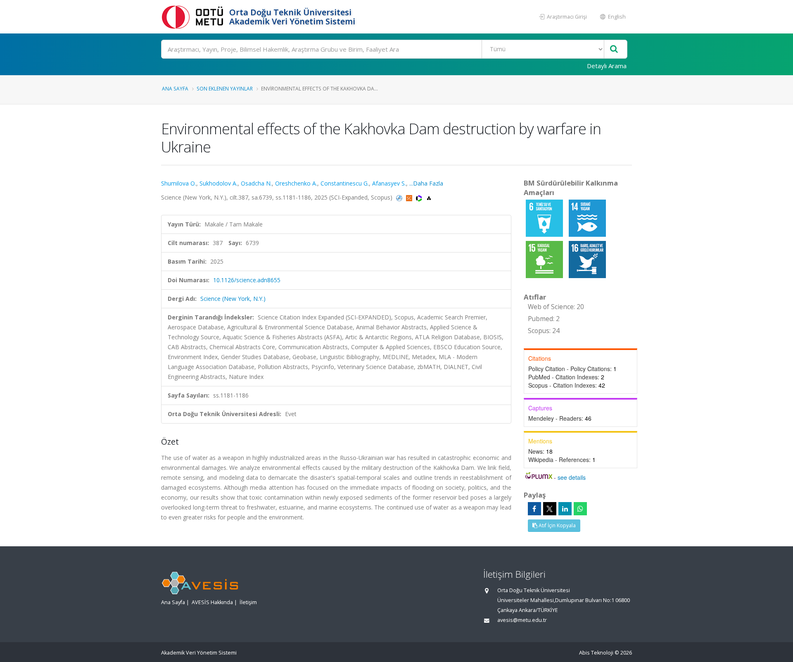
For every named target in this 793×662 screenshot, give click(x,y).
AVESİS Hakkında (212, 602)
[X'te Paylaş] (549, 508)
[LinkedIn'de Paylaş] (565, 508)
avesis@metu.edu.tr (522, 620)
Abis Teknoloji (596, 652)
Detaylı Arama (607, 66)
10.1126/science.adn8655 (246, 280)
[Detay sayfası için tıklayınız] (545, 217)
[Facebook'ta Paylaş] (534, 508)
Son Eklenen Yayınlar (225, 88)
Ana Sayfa (175, 88)
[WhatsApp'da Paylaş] (580, 508)
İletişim (248, 602)
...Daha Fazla (426, 183)
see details (572, 477)
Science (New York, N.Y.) (233, 298)
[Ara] (614, 49)
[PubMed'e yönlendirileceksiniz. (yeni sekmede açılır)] (400, 197)
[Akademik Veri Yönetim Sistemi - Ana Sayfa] (194, 16)
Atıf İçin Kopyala (556, 525)
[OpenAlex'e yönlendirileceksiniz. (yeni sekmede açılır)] (429, 197)
